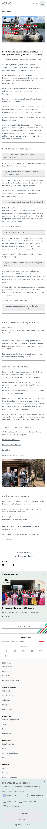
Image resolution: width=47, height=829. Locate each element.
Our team (6, 768)
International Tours (9, 687)
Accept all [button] (23, 813)
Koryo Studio (7, 733)
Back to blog (24, 626)
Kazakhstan (7, 709)
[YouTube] (32, 651)
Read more (22, 791)
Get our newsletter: (23, 637)
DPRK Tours (6, 663)
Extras (4, 671)
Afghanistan (7, 691)
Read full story (7, 617)
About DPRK (6, 740)
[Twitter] (3, 565)
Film (4, 729)
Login (36, 3)
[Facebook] (13, 565)
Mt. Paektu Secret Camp (11, 445)
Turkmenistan (7, 695)
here (25, 520)
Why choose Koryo (9, 777)
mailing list (17, 300)
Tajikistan (6, 700)
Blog (9, 11)
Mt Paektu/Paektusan (11, 440)
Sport (4, 724)
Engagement (6, 716)
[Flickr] (40, 651)
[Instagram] (23, 651)
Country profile (8, 744)
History (5, 773)
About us (5, 764)
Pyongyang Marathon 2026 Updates (18, 608)
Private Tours (7, 676)
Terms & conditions (10, 753)
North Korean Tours (24, 556)
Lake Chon (6, 450)
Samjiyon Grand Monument (13, 455)
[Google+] (6, 656)
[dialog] (23, 804)
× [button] (44, 782)
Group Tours (7, 667)
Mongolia (5, 705)
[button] (23, 824)
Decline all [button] (23, 819)
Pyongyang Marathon (10, 680)
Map (4, 758)
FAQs (4, 749)
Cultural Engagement (10, 720)
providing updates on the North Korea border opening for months (23, 331)
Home (4, 11)
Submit (42, 641)
